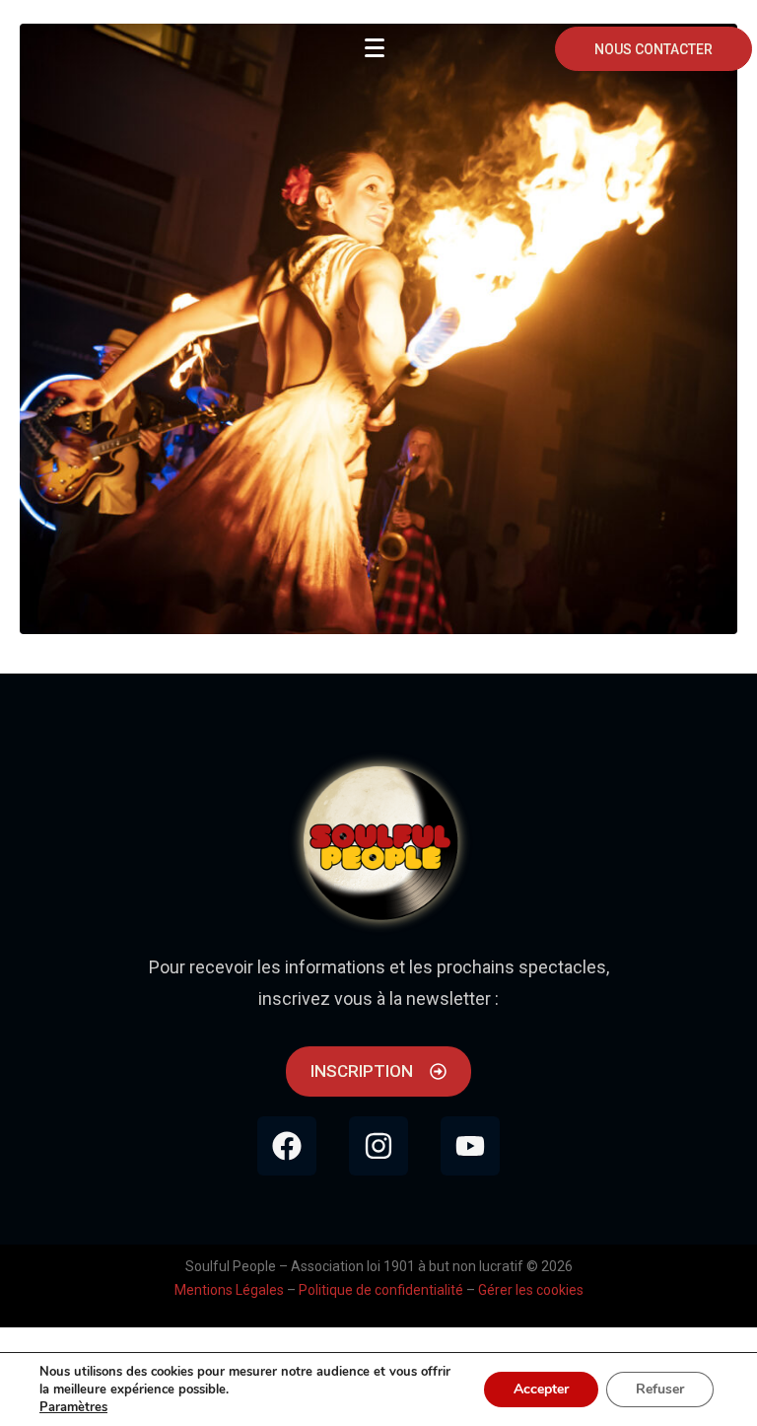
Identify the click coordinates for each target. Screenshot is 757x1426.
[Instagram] (378, 1146)
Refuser (660, 1389)
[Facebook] (286, 1146)
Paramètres (73, 1407)
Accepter (541, 1389)
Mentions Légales (229, 1290)
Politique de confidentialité (381, 1290)
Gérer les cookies (531, 1290)
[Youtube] (470, 1146)
